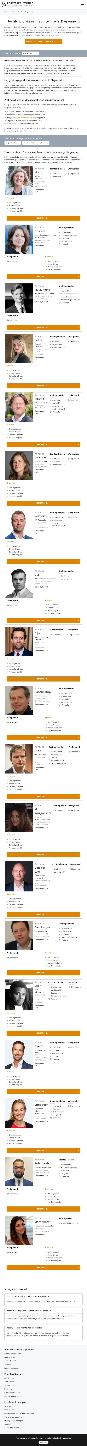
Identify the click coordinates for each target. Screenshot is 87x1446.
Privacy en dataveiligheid (14, 1420)
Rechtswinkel (17, 12)
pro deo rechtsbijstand (27, 118)
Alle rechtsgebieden (12, 1396)
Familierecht (9, 1378)
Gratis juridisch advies (13, 1354)
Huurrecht (8, 1389)
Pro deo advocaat (11, 1368)
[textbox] (35, 143)
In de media (9, 1410)
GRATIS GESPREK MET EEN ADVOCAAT (41, 42)
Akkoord (43, 1442)
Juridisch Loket (10, 1361)
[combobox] (30, 53)
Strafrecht (8, 1385)
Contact (7, 1424)
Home (6, 12)
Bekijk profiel (41, 218)
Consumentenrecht (12, 1392)
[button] (44, 189)
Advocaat (8, 1364)
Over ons (8, 1406)
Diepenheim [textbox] (28, 53)
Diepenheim (29, 12)
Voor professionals (11, 1428)
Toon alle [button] (65, 244)
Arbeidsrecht (9, 1382)
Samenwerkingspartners (14, 1417)
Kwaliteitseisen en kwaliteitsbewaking (19, 1413)
